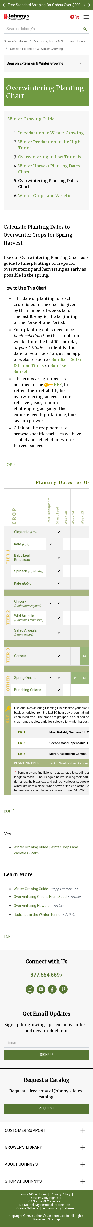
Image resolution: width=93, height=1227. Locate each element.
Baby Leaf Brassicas (22, 557)
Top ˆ (9, 811)
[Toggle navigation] (84, 17)
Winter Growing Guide (31, 118)
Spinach (28, 571)
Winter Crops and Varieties (46, 195)
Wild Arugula (28, 618)
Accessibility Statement (60, 1208)
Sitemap (54, 1219)
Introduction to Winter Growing (51, 132)
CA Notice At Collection (45, 1201)
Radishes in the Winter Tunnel (44, 915)
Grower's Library (16, 41)
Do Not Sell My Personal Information (44, 1205)
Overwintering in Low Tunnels (50, 156)
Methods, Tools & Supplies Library (59, 41)
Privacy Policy (60, 1194)
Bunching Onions (27, 690)
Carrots (20, 656)
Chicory (27, 603)
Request (46, 1108)
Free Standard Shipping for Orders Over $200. (44, 5)
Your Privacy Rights (45, 1198)
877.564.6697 (47, 975)
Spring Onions (25, 678)
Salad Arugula (25, 632)
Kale (21, 544)
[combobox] (46, 29)
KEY (57, 384)
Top (9, 464)
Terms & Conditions (33, 1194)
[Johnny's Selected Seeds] (16, 17)
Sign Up (46, 1055)
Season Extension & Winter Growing (36, 49)
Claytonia (25, 532)
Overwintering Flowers (38, 906)
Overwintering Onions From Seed (47, 897)
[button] (3, 5)
